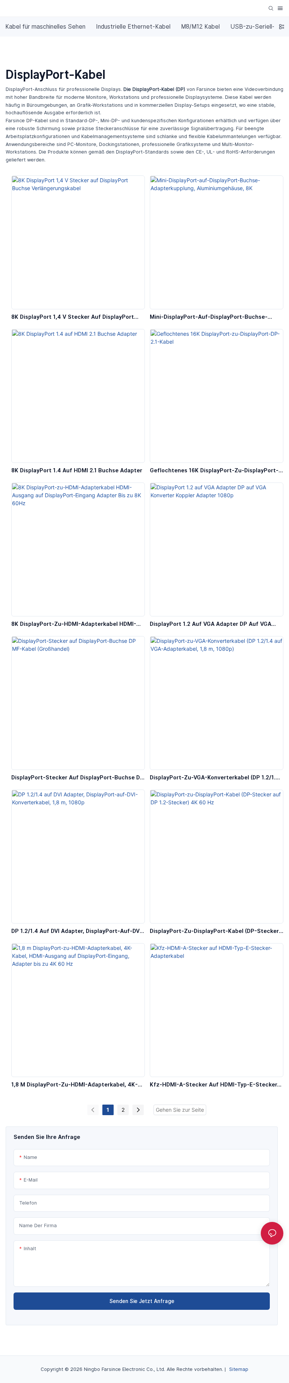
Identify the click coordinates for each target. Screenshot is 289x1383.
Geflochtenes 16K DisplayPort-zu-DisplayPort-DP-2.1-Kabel (214, 471)
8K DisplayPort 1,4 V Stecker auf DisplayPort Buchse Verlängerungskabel (72, 317)
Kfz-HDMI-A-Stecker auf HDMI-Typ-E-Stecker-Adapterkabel (215, 1085)
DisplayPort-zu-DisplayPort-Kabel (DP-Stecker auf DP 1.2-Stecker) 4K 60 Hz (214, 932)
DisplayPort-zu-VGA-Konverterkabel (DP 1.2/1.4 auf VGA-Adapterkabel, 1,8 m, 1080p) (214, 778)
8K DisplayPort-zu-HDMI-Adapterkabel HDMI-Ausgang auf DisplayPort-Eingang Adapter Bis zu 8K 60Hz (74, 624)
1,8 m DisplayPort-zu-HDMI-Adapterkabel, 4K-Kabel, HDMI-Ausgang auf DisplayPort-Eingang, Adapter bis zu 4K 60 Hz (76, 1085)
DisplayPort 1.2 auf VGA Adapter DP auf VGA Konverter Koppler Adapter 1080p (210, 624)
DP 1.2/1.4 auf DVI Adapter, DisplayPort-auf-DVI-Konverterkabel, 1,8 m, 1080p (77, 932)
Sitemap (238, 1369)
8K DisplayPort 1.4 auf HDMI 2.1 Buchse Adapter (76, 470)
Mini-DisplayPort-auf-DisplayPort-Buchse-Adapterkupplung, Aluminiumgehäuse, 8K (209, 317)
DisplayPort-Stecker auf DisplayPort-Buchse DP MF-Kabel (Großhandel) (77, 778)
